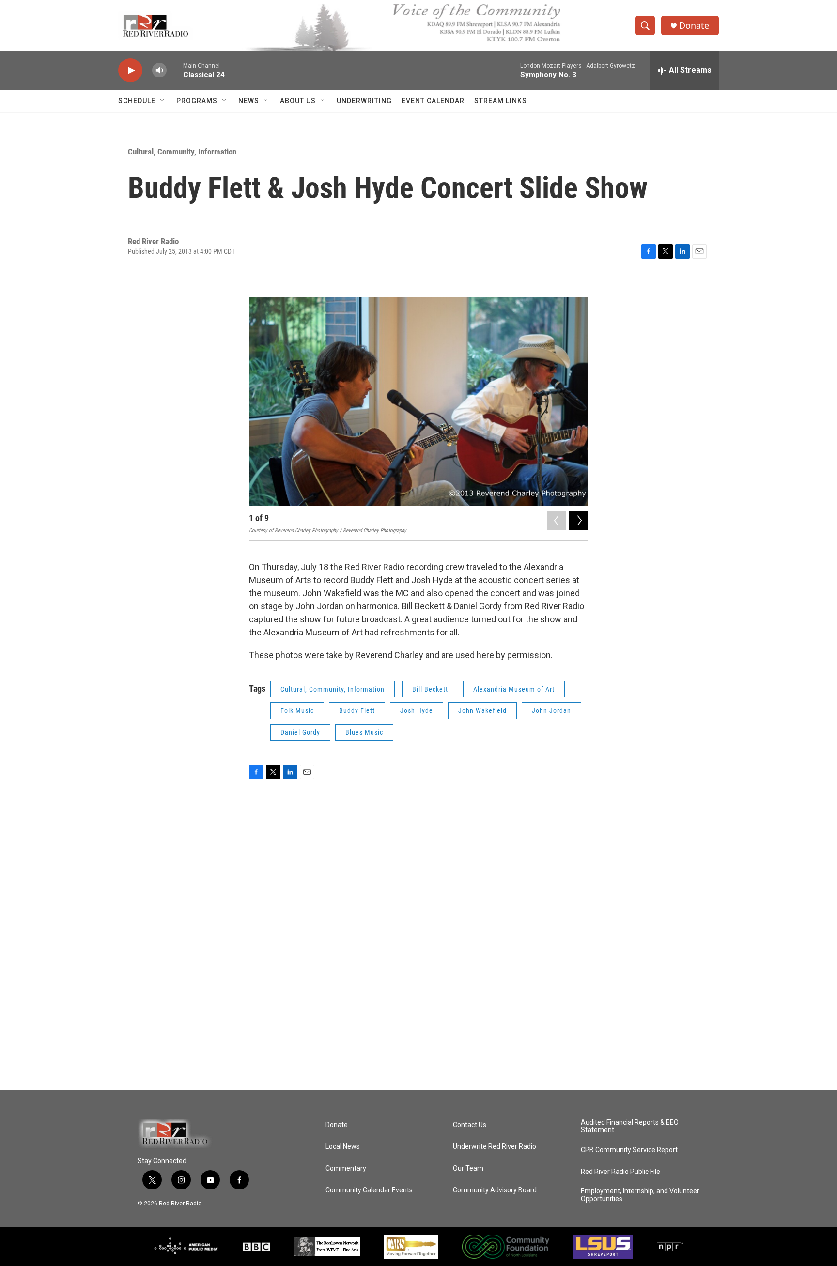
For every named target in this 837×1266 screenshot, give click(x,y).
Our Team (468, 1168)
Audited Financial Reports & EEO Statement (630, 1126)
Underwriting (364, 101)
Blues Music (364, 732)
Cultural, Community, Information (182, 151)
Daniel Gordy (300, 732)
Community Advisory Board (495, 1190)
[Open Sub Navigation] (163, 101)
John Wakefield (482, 710)
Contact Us (469, 1124)
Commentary (346, 1168)
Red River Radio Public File (620, 1171)
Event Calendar (433, 101)
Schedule (136, 101)
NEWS (248, 101)
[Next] (578, 520)
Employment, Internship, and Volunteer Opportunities (640, 1195)
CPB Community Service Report (629, 1150)
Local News (343, 1146)
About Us (298, 101)
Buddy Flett (357, 710)
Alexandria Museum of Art (514, 689)
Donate (694, 25)
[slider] (174, 70)
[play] (130, 70)
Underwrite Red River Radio (494, 1146)
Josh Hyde (416, 710)
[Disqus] (418, 959)
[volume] (159, 70)
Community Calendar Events (369, 1190)
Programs (196, 101)
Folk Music (297, 710)
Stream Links (500, 101)
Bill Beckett (430, 689)
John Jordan (551, 710)
